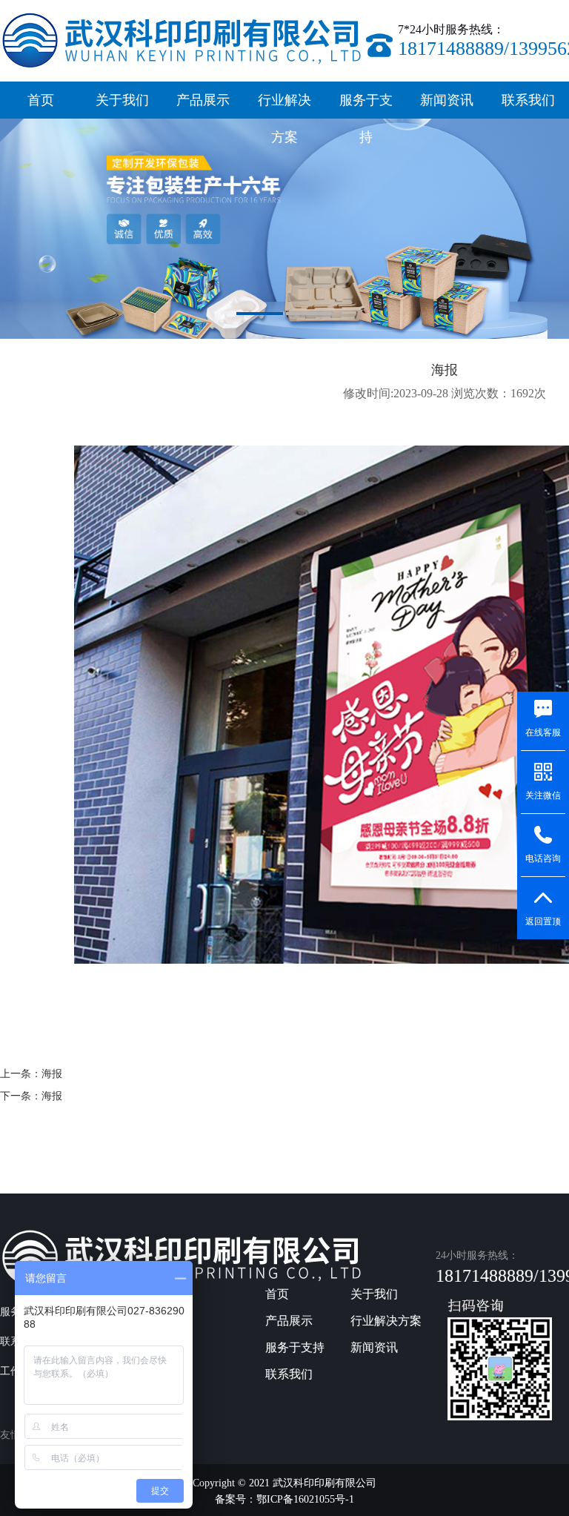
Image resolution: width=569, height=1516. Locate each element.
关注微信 (543, 795)
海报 (51, 1073)
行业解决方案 (284, 106)
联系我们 (528, 100)
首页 (40, 100)
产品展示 (203, 100)
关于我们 (122, 100)
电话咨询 (543, 858)
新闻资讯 (446, 100)
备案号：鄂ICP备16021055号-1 (284, 1499)
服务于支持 (366, 106)
